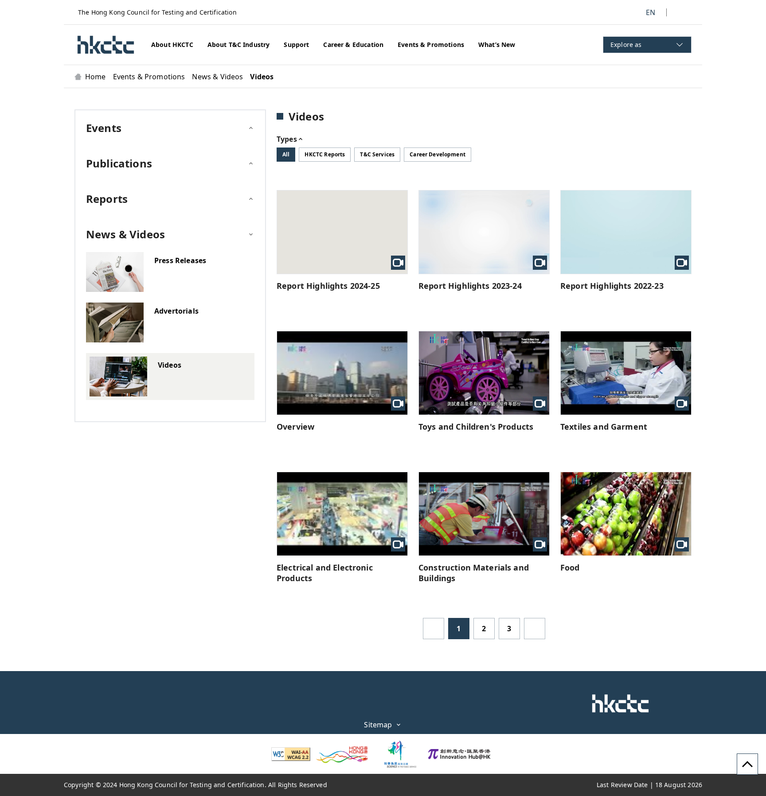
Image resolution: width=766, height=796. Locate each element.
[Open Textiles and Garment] (626, 373)
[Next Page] (534, 628)
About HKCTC (172, 44)
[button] (105, 45)
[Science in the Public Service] (396, 754)
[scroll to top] (747, 764)
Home (95, 77)
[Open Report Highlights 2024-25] (342, 232)
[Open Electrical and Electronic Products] (342, 514)
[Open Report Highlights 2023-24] (484, 232)
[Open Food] (626, 514)
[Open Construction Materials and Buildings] (484, 514)
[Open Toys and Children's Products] (484, 373)
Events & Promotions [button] (431, 44)
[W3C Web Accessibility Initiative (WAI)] (290, 754)
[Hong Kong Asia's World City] (342, 754)
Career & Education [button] (353, 44)
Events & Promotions (149, 77)
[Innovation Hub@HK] (459, 753)
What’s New (497, 44)
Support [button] (296, 44)
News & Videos (217, 77)
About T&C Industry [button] (238, 44)
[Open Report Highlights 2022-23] (626, 232)
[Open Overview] (342, 373)
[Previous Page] (433, 628)
